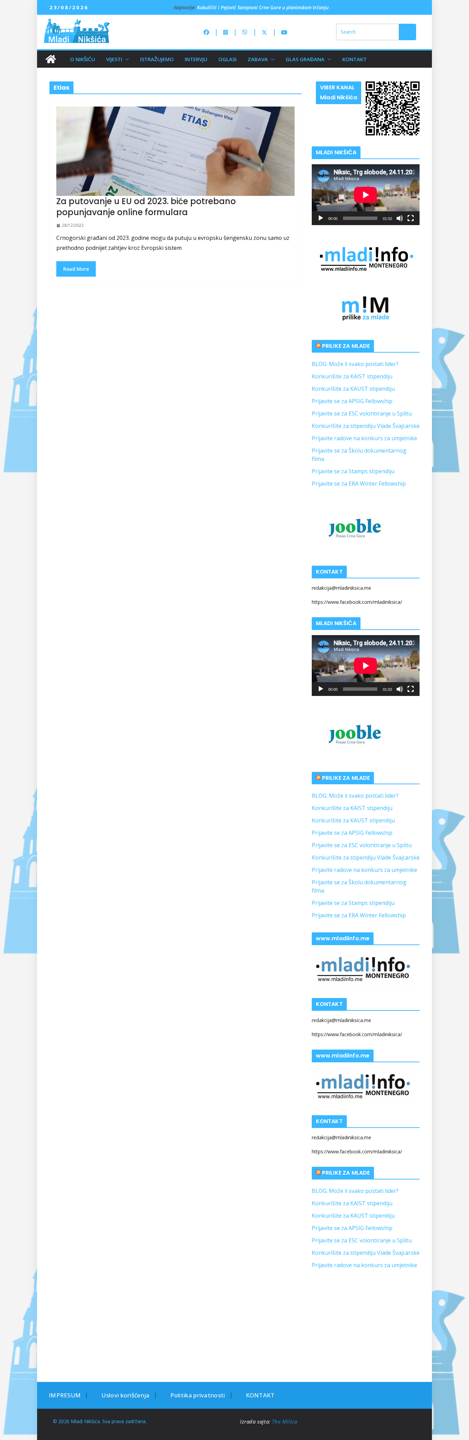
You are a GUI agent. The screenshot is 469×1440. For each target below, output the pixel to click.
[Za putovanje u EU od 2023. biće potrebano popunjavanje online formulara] (175, 151)
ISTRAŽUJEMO (157, 59)
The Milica (285, 1421)
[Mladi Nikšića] (50, 59)
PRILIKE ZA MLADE (346, 346)
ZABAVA (258, 59)
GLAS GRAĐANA (305, 59)
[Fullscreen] (410, 218)
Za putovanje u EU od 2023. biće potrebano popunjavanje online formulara (146, 207)
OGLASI (227, 59)
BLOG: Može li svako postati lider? (355, 364)
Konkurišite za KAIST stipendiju (352, 376)
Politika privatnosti (197, 1395)
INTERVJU (196, 59)
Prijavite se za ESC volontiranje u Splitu (362, 413)
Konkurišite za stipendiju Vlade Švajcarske (366, 426)
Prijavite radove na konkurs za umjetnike (364, 438)
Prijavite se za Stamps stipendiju (353, 471)
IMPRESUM (65, 1395)
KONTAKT (354, 59)
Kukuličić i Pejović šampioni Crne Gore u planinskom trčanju (263, 7)
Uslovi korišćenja (125, 1395)
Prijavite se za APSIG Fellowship (352, 401)
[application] (366, 194)
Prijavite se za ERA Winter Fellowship (359, 483)
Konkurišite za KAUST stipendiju (353, 388)
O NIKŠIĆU (82, 59)
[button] (125, 59)
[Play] (320, 218)
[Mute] (399, 218)
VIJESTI (114, 59)
